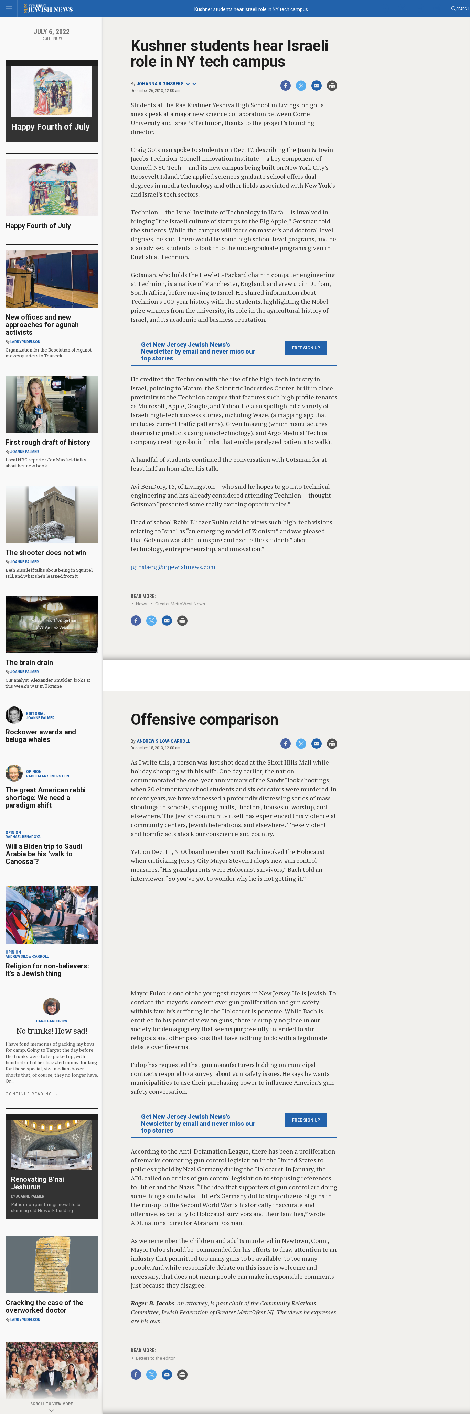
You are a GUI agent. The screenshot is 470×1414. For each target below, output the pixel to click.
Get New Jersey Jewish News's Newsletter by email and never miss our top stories (198, 351)
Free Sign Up (306, 348)
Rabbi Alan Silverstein (47, 776)
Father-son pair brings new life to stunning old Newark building (46, 1207)
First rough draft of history (48, 442)
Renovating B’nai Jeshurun (37, 1183)
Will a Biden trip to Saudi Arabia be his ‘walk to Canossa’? (44, 854)
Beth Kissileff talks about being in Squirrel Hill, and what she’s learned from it (49, 573)
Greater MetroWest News (180, 603)
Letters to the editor (155, 1327)
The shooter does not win (46, 552)
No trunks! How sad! (51, 1031)
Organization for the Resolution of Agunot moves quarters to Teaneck (48, 353)
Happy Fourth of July (50, 127)
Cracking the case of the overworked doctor (44, 1306)
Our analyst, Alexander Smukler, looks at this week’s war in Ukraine (48, 683)
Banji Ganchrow (51, 1021)
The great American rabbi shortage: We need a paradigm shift (46, 797)
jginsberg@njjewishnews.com (173, 567)
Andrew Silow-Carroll (163, 710)
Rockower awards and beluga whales (41, 736)
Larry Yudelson (25, 342)
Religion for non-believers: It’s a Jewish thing (47, 970)
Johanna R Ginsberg (160, 83)
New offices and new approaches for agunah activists (42, 324)
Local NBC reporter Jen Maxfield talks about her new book (46, 463)
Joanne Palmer (24, 452)
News (141, 603)
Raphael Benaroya (23, 837)
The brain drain (29, 662)
